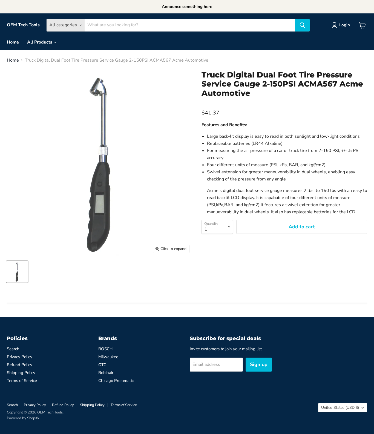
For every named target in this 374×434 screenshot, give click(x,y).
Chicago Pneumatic (116, 380)
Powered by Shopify (23, 418)
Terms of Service (22, 380)
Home (13, 42)
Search (13, 349)
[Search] (302, 25)
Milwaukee (108, 357)
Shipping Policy (21, 372)
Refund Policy (19, 364)
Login (344, 25)
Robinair (105, 372)
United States (340, 407)
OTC (102, 364)
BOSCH (105, 349)
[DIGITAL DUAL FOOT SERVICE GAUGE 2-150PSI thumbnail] (17, 272)
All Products (40, 42)
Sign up (258, 364)
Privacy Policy (19, 357)
